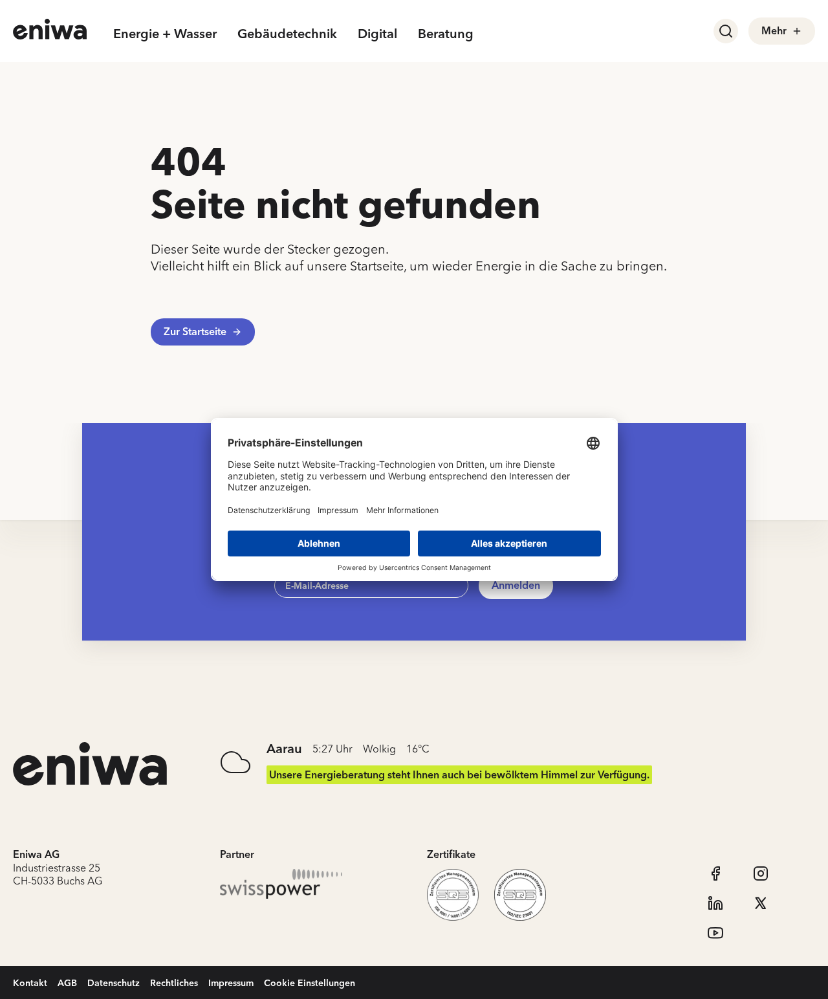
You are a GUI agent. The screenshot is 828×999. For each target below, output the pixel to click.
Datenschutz (113, 982)
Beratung (446, 33)
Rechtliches (174, 982)
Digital (377, 33)
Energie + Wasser (165, 33)
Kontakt (30, 982)
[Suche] (726, 31)
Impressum (231, 982)
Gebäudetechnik (287, 33)
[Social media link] (715, 873)
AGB (67, 982)
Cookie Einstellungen (309, 982)
